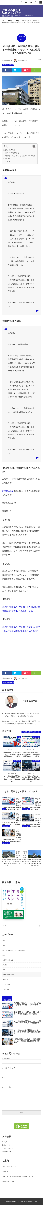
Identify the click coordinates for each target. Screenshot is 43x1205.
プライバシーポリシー (9, 1167)
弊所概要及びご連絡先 (9, 1181)
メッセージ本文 (6, 1087)
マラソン (5, 979)
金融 (4, 940)
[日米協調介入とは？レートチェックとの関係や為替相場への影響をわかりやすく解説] (12, 745)
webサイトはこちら (11, 721)
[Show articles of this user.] (12, 701)
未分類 (5, 965)
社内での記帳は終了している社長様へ (14, 950)
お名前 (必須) (6, 1058)
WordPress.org (6, 1151)
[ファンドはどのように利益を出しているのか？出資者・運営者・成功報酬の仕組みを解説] (31, 769)
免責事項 (5, 1171)
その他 (7, 158)
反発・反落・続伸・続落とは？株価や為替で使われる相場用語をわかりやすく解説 (31, 754)
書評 (4, 970)
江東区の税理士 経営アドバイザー (18, 11)
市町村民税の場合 (12, 153)
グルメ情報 (6, 989)
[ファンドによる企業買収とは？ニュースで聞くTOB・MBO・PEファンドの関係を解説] (12, 769)
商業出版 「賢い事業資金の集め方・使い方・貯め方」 (19, 1176)
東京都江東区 (7, 491)
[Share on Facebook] (21, 2)
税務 (4, 945)
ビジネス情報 (36, 737)
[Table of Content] (34, 146)
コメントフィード (7, 1148)
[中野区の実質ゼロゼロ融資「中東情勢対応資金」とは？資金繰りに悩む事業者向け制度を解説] (8, 835)
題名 (3, 1077)
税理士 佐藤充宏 (22, 60)
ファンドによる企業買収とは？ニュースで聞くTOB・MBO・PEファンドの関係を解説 (27, 1022)
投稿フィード (6, 1145)
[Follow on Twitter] (26, 2)
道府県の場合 (10, 150)
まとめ (7, 161)
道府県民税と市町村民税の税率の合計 (20, 156)
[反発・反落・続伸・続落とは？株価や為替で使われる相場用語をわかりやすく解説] (31, 745)
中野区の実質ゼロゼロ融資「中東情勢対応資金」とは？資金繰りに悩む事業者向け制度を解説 (27, 1041)
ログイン (4, 1142)
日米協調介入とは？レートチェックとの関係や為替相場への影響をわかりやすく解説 (12, 754)
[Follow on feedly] (31, 2)
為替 (19, 737)
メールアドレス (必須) (8, 1068)
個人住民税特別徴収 (8, 64)
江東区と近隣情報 (8, 960)
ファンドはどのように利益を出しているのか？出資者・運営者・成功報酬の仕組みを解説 (27, 1032)
